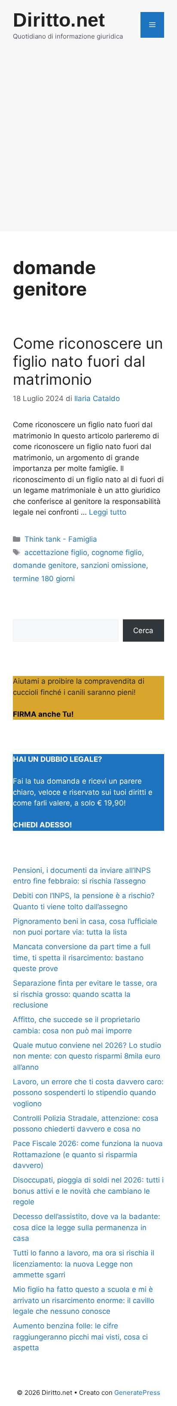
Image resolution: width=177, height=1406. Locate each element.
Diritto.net (59, 20)
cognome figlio (117, 552)
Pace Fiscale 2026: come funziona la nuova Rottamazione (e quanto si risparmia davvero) (88, 1154)
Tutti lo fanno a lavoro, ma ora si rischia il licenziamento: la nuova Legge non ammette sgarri (83, 1264)
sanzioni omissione (113, 565)
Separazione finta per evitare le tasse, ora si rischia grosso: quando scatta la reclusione (85, 994)
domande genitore (44, 565)
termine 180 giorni (44, 578)
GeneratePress (137, 1392)
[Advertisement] (88, 142)
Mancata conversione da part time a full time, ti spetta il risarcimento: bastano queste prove (81, 957)
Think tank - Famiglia (60, 539)
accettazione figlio (55, 552)
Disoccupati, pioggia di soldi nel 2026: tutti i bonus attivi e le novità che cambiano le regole (88, 1191)
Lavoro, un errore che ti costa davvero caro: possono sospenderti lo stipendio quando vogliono (88, 1092)
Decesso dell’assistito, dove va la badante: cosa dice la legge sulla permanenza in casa (86, 1227)
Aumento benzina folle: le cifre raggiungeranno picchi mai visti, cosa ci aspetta (80, 1337)
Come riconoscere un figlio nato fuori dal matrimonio (88, 361)
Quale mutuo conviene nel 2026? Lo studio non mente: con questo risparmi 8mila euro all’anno (87, 1056)
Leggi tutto (107, 512)
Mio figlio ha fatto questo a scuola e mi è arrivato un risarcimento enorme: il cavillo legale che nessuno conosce (83, 1300)
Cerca (143, 630)
